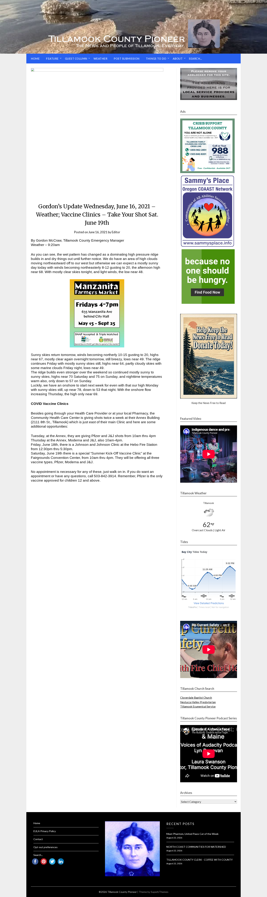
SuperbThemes (159, 891)
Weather (101, 58)
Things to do (156, 58)
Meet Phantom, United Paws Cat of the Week (192, 833)
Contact (38, 839)
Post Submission (126, 58)
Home (35, 58)
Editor (116, 232)
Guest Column (76, 58)
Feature (52, 58)
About (178, 58)
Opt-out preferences (45, 847)
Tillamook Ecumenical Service (198, 706)
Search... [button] (195, 58)
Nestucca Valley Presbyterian (198, 702)
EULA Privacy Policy (44, 831)
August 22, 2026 (174, 837)
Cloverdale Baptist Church (196, 697)
